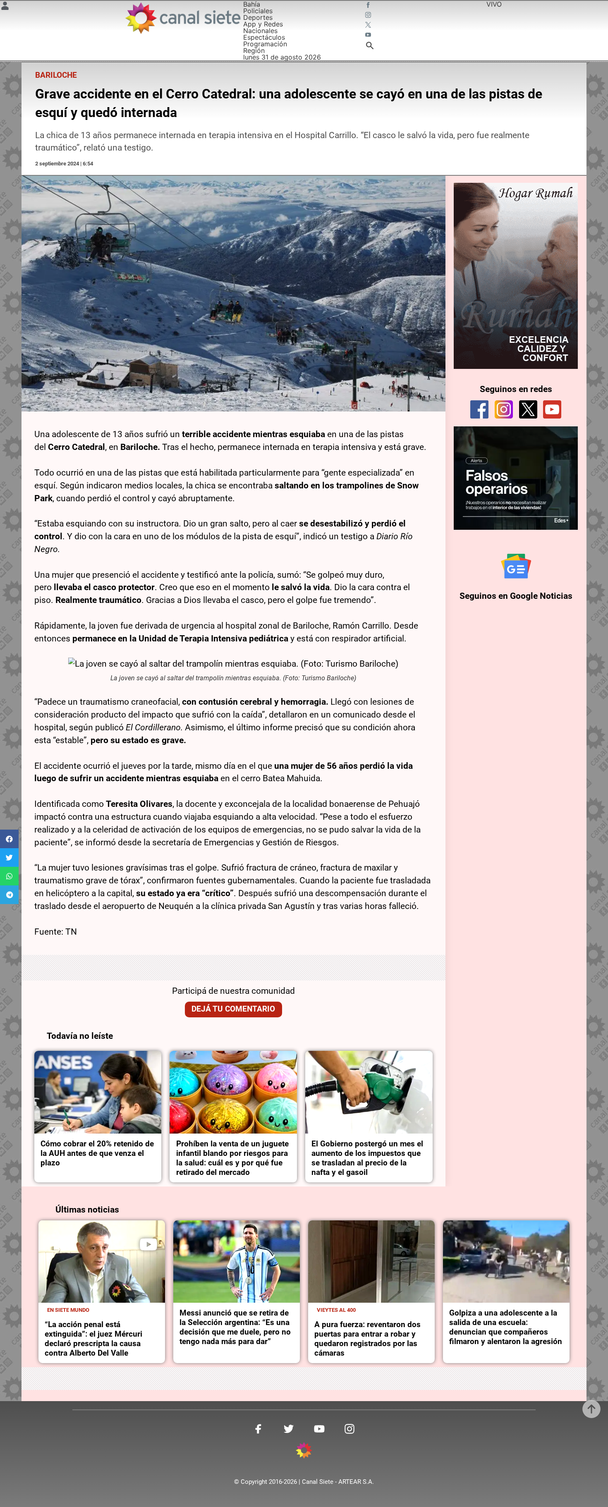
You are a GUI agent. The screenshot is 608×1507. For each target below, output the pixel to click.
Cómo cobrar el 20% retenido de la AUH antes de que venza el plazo (97, 1153)
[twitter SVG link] (369, 26)
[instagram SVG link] (369, 16)
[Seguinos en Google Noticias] (516, 566)
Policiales (258, 11)
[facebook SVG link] (369, 6)
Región (254, 50)
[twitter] (528, 409)
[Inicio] (182, 18)
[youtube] (552, 409)
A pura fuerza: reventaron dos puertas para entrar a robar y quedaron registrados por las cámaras (367, 1339)
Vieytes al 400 (336, 1310)
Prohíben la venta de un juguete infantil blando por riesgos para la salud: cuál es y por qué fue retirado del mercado (232, 1158)
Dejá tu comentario (233, 1009)
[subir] (591, 1409)
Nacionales (260, 30)
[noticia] (98, 1092)
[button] (9, 839)
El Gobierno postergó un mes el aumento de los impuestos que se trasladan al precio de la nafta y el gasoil (367, 1158)
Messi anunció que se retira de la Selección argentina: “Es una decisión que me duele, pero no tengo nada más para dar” (235, 1327)
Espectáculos (264, 37)
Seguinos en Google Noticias (516, 596)
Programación (265, 44)
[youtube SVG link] (369, 36)
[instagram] (504, 409)
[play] (148, 1244)
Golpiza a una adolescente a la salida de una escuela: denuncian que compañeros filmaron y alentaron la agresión (505, 1327)
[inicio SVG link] (304, 1451)
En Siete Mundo (68, 1310)
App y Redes (263, 24)
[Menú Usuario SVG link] (5, 7)
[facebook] (479, 409)
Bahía (251, 4)
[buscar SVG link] (370, 47)
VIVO (494, 4)
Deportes (258, 17)
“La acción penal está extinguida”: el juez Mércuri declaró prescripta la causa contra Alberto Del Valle (93, 1339)
